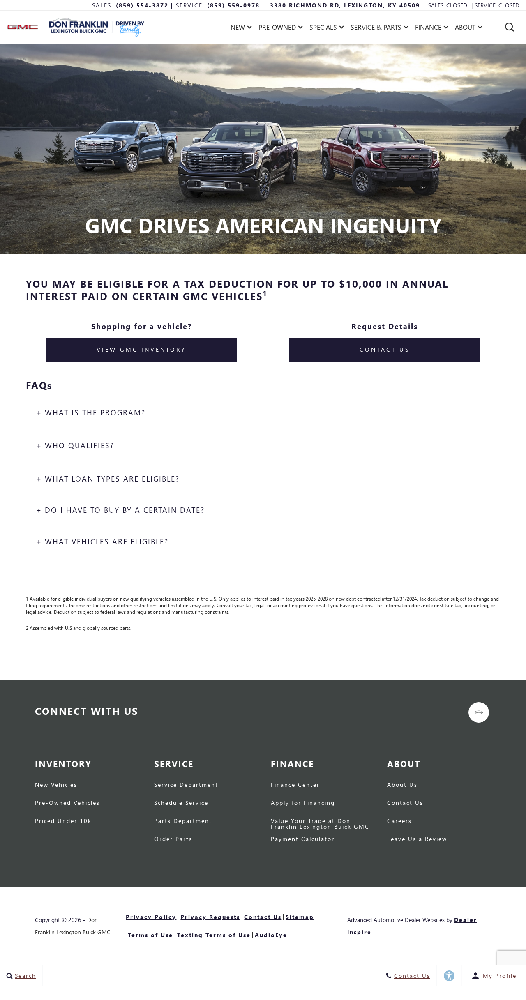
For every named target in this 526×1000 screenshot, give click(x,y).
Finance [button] (428, 29)
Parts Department (183, 821)
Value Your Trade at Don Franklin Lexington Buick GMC (320, 824)
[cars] (478, 712)
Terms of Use (150, 935)
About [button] (464, 29)
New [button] (239, 29)
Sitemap (300, 917)
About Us (402, 785)
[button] (509, 27)
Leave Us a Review (417, 839)
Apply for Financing (303, 803)
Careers (399, 821)
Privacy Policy (151, 917)
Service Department (186, 785)
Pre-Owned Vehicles (67, 803)
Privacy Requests (210, 917)
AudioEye (271, 935)
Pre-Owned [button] (277, 29)
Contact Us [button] (385, 349)
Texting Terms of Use (214, 935)
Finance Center (295, 785)
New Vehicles (56, 785)
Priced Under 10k (63, 821)
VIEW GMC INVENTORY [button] (141, 349)
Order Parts (173, 839)
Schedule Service (181, 803)
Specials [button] (323, 29)
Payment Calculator (303, 839)
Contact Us (405, 803)
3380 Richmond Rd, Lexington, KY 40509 (345, 5)
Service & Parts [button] (375, 29)
